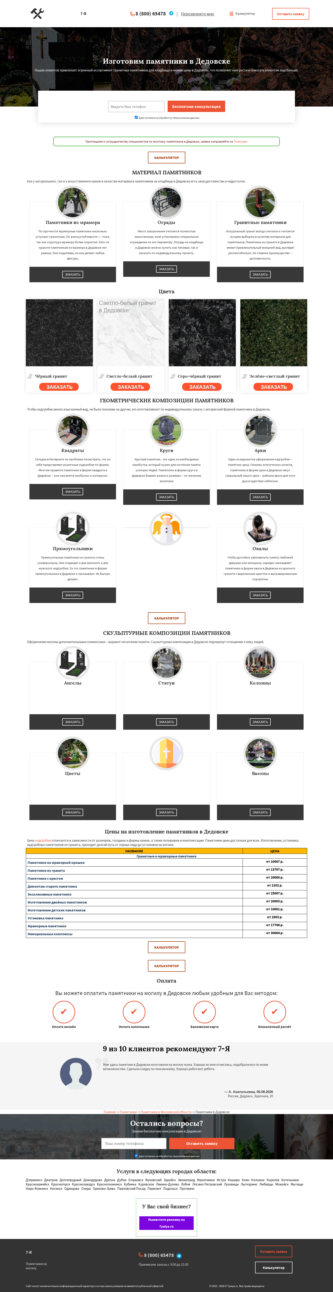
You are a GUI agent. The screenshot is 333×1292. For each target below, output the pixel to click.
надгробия (43, 840)
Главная (110, 1112)
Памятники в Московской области (166, 1112)
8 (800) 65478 (150, 13)
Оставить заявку (290, 14)
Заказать (72, 274)
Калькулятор (245, 13)
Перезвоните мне (197, 14)
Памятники (128, 1112)
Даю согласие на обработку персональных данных (168, 117)
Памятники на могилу (36, 1266)
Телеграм (240, 141)
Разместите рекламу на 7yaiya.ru (166, 1223)
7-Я (29, 1252)
